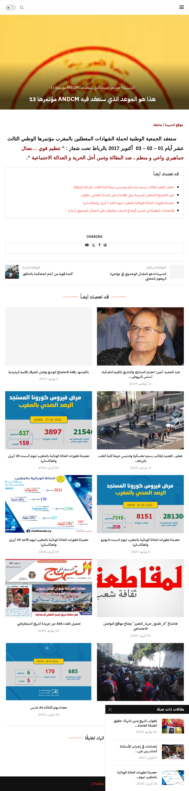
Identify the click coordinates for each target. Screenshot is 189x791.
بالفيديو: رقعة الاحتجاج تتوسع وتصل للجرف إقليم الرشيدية (48, 372)
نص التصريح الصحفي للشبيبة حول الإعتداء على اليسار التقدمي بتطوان (127, 195)
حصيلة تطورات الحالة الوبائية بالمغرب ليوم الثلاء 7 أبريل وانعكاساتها (128, 202)
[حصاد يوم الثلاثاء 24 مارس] (48, 672)
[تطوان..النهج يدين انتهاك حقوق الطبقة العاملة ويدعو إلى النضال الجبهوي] (173, 726)
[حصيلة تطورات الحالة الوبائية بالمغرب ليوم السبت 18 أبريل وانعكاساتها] (173, 777)
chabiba (94, 237)
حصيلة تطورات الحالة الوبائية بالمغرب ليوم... (137, 775)
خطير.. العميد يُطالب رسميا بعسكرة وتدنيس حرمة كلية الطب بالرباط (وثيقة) (124, 187)
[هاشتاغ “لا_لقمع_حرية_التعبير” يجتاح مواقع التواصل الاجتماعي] (140, 588)
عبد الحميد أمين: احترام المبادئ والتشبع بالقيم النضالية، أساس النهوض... (140, 374)
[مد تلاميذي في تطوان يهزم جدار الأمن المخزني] (140, 672)
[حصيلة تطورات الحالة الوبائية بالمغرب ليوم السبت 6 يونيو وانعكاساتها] (140, 504)
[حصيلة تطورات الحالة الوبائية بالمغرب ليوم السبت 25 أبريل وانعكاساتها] (48, 420)
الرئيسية (129, 87)
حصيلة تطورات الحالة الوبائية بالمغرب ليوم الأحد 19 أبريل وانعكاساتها (49, 542)
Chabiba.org (101, 783)
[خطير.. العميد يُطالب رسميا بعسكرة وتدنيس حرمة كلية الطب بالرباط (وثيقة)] (140, 420)
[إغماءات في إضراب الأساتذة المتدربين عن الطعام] (173, 751)
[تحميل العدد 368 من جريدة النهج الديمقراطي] (48, 588)
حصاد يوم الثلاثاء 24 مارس (48, 707)
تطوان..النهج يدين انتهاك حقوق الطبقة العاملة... (135, 723)
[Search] (21, 7)
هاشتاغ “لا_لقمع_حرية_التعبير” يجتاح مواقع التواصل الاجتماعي (140, 626)
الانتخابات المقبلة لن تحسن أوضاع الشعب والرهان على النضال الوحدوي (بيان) (121, 210)
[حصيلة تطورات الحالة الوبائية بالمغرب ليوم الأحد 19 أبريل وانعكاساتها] (48, 504)
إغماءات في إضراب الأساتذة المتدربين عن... (138, 749)
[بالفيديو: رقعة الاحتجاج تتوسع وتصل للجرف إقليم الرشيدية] (48, 336)
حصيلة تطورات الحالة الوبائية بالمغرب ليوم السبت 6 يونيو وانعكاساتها (140, 542)
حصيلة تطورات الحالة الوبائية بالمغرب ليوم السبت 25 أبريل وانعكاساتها (49, 458)
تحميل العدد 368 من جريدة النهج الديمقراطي (48, 623)
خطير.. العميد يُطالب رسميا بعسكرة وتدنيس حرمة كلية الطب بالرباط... (140, 458)
